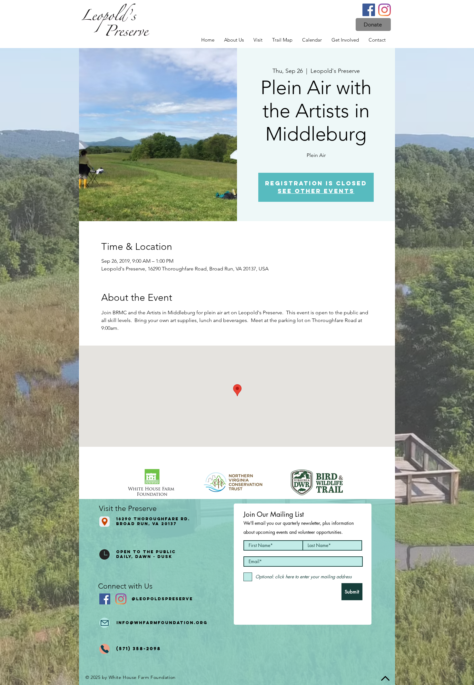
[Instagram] (384, 10)
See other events (316, 191)
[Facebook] (368, 10)
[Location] (104, 521)
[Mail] (104, 623)
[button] (373, 24)
